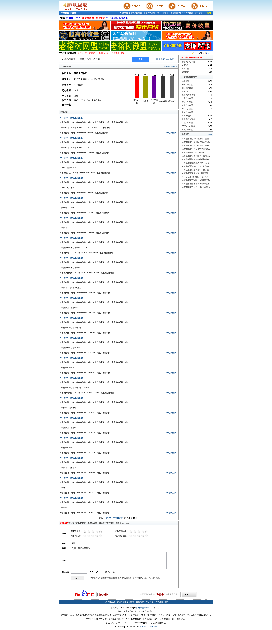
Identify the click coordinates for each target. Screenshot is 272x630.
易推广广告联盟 (188, 95)
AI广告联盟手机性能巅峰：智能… (196, 138)
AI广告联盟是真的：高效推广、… (196, 152)
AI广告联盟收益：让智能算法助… (196, 149)
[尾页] (120, 518)
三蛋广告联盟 (187, 98)
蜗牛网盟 (185, 81)
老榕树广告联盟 (188, 61)
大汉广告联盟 (187, 129)
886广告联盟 (187, 108)
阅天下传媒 (186, 115)
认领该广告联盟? (171, 66)
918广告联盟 (187, 84)
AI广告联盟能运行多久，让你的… (196, 166)
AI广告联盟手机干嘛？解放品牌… (196, 142)
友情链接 (149, 602)
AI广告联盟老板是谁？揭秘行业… (196, 173)
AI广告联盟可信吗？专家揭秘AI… (196, 180)
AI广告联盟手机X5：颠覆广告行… (196, 145)
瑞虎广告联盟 (187, 105)
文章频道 (130, 602)
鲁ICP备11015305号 (148, 626)
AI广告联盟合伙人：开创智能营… (196, 187)
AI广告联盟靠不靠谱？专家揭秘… (196, 183)
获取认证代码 (109, 602)
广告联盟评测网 (68, 12)
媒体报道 (140, 602)
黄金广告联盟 (187, 101)
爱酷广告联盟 (187, 112)
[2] (107, 518)
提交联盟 (170, 59)
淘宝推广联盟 (187, 88)
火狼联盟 (185, 68)
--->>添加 (207, 13)
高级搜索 (160, 59)
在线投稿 (121, 602)
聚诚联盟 (185, 91)
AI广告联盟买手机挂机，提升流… (196, 169)
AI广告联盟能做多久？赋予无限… (196, 162)
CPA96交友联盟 (188, 126)
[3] (109, 518)
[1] (104, 518)
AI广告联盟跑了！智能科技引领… (196, 159)
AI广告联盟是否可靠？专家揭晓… (196, 156)
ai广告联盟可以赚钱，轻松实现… (196, 176)
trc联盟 (185, 65)
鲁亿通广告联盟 (188, 119)
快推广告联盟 (187, 122)
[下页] (115, 518)
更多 (210, 134)
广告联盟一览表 (162, 602)
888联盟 (185, 72)
